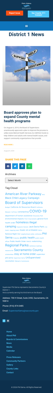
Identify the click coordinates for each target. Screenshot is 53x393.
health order (10, 223)
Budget (7, 207)
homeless (22, 222)
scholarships (9, 254)
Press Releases (13, 357)
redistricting (37, 241)
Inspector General (22, 227)
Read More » (9, 145)
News (9, 343)
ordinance (38, 234)
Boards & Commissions (17, 339)
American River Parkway (23, 194)
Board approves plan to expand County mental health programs (22, 116)
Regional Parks (17, 245)
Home (9, 331)
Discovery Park (38, 216)
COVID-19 (38, 211)
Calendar (10, 351)
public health (27, 237)
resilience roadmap (35, 246)
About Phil (11, 335)
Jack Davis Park (36, 226)
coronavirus (23, 212)
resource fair (9, 250)
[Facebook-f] (4, 320)
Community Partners (15, 361)
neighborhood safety (27, 234)
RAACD (28, 241)
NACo (40, 230)
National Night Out (12, 234)
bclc (43, 194)
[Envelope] (8, 320)
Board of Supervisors (24, 202)
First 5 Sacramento (30, 219)
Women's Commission (22, 261)
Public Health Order (18, 241)
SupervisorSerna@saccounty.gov (24, 311)
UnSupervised (33, 257)
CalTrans (14, 212)
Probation (16, 238)
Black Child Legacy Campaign (22, 197)
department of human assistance (18, 216)
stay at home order (25, 254)
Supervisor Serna (19, 258)
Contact (10, 372)
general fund (42, 219)
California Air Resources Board (23, 207)
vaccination (9, 261)
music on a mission (29, 230)
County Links (12, 368)
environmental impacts (14, 219)
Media (9, 347)
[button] (26, 26)
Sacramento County (28, 250)
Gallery (9, 365)
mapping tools (14, 230)
